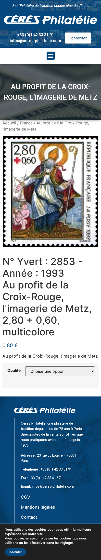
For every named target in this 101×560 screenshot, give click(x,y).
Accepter (16, 552)
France (26, 123)
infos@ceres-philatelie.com (35, 40)
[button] (51, 56)
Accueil (9, 123)
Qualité (14, 371)
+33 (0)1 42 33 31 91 (35, 35)
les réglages (64, 543)
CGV (25, 497)
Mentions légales (38, 507)
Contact (29, 517)
